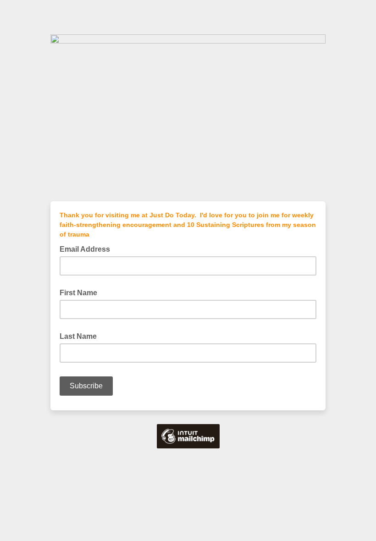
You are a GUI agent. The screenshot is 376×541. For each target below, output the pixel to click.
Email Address (88, 248)
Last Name (78, 336)
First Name (78, 293)
